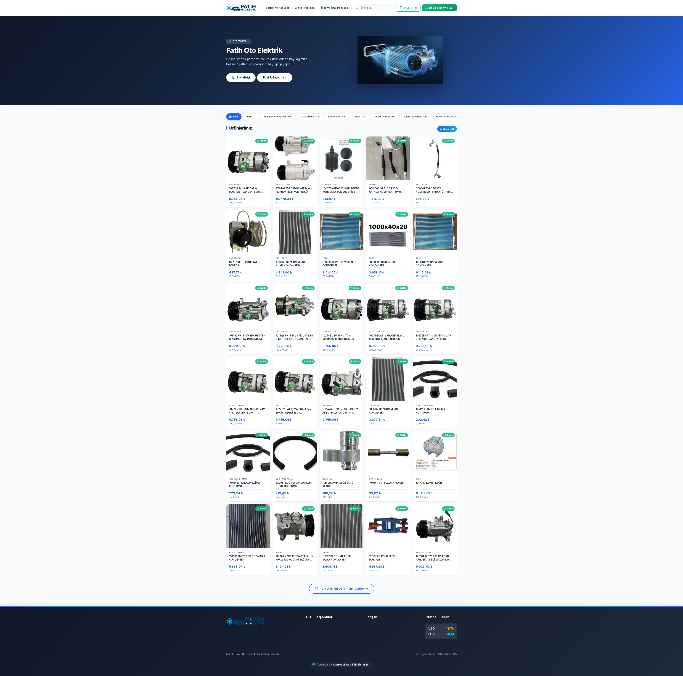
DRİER (360, 116)
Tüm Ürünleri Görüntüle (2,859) (342, 588)
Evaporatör (336, 116)
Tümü (236, 116)
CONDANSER (310, 116)
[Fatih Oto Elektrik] (241, 8)
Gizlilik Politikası (305, 7)
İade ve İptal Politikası (335, 7)
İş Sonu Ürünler (385, 116)
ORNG (250, 116)
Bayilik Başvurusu (441, 8)
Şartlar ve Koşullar (277, 7)
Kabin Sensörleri (415, 116)
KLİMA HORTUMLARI (450, 116)
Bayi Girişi (410, 8)
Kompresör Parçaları (278, 116)
